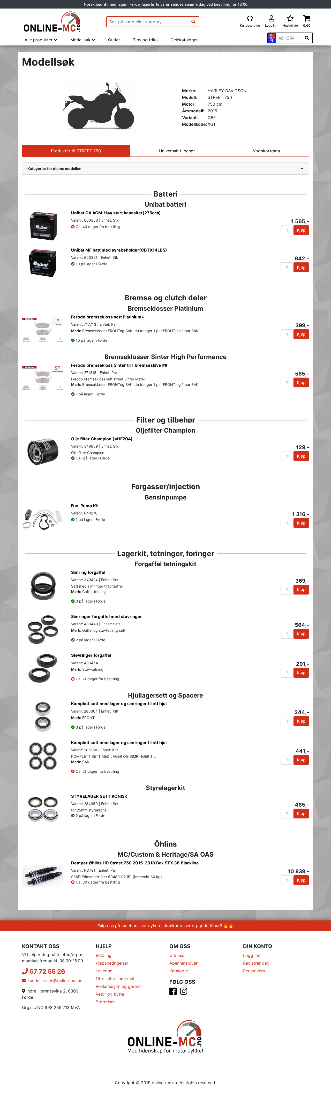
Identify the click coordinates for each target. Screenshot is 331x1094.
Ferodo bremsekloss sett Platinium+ (107, 316)
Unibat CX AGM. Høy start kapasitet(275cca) (116, 212)
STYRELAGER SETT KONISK (99, 796)
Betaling (103, 955)
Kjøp (301, 230)
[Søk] (193, 21)
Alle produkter (39, 39)
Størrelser (105, 1001)
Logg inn (251, 955)
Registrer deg (256, 963)
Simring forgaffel (88, 572)
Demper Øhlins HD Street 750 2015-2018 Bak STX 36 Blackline (135, 862)
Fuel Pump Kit (85, 505)
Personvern (254, 970)
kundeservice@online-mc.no (54, 980)
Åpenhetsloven (183, 963)
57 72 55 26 (46, 971)
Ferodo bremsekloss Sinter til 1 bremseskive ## (119, 365)
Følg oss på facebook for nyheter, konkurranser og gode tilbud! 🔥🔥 (165, 925)
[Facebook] (173, 992)
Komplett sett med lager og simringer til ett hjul (119, 703)
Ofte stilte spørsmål (115, 978)
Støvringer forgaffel (91, 655)
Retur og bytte (110, 994)
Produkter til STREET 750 (76, 150)
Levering (104, 970)
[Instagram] (183, 992)
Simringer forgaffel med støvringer (106, 616)
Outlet (114, 39)
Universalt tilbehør (177, 150)
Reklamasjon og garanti (119, 986)
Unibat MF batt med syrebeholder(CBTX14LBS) (119, 250)
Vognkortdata (266, 150)
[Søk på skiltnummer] (307, 38)
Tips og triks (145, 39)
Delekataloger (184, 39)
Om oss (176, 955)
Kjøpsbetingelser (112, 963)
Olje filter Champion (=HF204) (102, 438)
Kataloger (178, 970)
